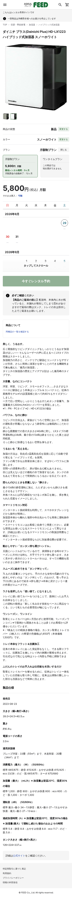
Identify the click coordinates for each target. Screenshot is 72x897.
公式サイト (19, 855)
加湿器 (32, 24)
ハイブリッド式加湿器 (49, 24)
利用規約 (7, 873)
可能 (20, 195)
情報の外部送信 (10, 882)
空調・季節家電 (18, 24)
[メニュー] (4, 4)
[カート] (67, 4)
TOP (5, 24)
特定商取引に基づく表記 (14, 868)
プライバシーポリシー (13, 877)
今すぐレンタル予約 (36, 281)
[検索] (60, 4)
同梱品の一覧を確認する (17, 331)
